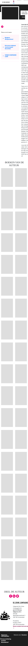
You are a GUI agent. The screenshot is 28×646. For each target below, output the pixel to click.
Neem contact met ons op (20, 626)
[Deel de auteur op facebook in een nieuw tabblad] (10, 596)
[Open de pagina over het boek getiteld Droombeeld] (7, 330)
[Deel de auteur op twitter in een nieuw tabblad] (17, 596)
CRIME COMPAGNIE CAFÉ (10, 55)
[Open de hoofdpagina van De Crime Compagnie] (6, 2)
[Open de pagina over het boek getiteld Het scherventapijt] (21, 264)
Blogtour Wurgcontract (9, 38)
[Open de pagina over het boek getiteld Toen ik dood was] (7, 242)
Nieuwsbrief (4, 642)
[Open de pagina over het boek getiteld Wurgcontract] (7, 177)
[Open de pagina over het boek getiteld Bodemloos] (7, 527)
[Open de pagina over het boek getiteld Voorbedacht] (21, 548)
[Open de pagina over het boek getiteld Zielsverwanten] (7, 461)
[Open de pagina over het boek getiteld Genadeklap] (21, 330)
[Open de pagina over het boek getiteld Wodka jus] (21, 505)
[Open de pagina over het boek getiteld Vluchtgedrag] (7, 417)
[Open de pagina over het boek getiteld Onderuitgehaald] (21, 570)
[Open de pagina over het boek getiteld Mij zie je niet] (7, 570)
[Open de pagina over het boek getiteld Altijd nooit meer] (21, 199)
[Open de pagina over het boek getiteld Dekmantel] (7, 308)
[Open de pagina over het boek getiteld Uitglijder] (21, 461)
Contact (3, 640)
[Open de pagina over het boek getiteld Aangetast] (21, 351)
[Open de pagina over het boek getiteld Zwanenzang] (21, 417)
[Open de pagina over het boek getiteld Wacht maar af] (21, 221)
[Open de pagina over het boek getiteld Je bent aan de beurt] (7, 221)
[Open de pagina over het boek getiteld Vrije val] (7, 351)
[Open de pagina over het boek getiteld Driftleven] (7, 439)
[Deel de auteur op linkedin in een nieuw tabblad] (14, 596)
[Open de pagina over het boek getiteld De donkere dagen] (21, 242)
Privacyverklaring (5, 639)
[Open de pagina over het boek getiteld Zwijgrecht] (21, 527)
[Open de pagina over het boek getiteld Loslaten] (7, 286)
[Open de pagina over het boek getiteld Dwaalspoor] (21, 395)
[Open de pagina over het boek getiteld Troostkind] (21, 483)
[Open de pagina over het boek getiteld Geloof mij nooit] (21, 177)
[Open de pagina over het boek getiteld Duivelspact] (21, 308)
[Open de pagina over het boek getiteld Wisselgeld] (21, 439)
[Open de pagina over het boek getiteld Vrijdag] (7, 373)
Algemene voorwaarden (5, 635)
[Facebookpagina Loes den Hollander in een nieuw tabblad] (2, 27)
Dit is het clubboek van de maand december (10, 47)
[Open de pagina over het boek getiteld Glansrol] (7, 483)
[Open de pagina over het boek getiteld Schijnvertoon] (7, 548)
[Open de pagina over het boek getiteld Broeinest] (7, 395)
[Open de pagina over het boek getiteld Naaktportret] (21, 373)
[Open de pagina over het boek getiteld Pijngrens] (7, 264)
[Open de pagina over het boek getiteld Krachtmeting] (7, 505)
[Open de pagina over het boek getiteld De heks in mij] (7, 199)
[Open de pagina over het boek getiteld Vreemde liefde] (21, 286)
